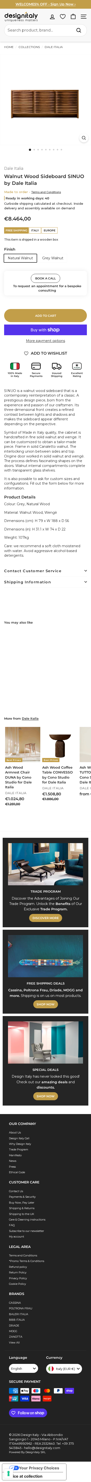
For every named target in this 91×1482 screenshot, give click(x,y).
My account (16, 1236)
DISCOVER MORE (46, 918)
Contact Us (16, 1191)
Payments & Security (22, 1196)
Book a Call (45, 278)
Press (12, 1166)
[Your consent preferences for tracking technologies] (8, 1473)
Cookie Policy (17, 1284)
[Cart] (73, 16)
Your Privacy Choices (39, 1468)
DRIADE (14, 1325)
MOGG (13, 1331)
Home (9, 47)
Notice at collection (24, 1476)
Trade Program (18, 1149)
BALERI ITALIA (18, 1314)
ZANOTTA (15, 1336)
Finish (9, 249)
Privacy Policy (18, 1278)
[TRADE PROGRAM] (45, 864)
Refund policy (18, 1267)
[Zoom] (83, 137)
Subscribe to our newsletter (26, 1231)
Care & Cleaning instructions (27, 1219)
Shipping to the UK (21, 1214)
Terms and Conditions (46, 192)
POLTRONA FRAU (20, 1308)
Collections (29, 47)
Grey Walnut (52, 258)
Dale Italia (53, 47)
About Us (15, 1132)
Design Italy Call (19, 1138)
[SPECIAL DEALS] (45, 1042)
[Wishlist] (62, 16)
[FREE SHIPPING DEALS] (45, 956)
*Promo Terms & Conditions (26, 1261)
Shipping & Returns (21, 1208)
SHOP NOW (46, 1004)
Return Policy (17, 1272)
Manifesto (15, 1155)
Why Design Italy (20, 1144)
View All (14, 1342)
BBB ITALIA (17, 1319)
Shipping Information (27, 582)
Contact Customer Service (32, 571)
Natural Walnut (20, 258)
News (12, 1161)
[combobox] (45, 30)
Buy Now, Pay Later (21, 1202)
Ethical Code (17, 1172)
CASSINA (15, 1302)
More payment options (45, 341)
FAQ (12, 1225)
